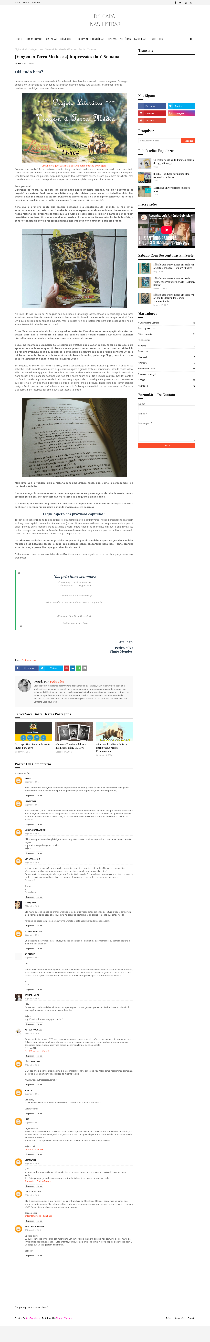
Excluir (39, 795)
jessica (28, 1090)
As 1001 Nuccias (33, 1029)
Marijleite (30, 902)
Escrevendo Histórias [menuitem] (90, 38)
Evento (167, 345)
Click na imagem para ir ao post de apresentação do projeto (74, 165)
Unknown (30, 801)
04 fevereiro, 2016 (33, 1230)
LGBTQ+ (167, 351)
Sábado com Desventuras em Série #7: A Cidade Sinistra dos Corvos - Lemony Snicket (173, 298)
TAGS (167, 380)
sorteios (167, 385)
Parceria (167, 362)
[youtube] (152, 120)
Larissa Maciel (33, 1191)
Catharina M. (32, 995)
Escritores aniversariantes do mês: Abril (171, 189)
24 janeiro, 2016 (32, 957)
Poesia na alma (33, 931)
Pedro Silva (21, 63)
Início (17, 2)
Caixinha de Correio (167, 322)
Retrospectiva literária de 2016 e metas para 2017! (33, 746)
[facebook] (175, 2)
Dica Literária (167, 334)
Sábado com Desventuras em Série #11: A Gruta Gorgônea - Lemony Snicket (174, 266)
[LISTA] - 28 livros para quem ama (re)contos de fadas (171, 175)
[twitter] (180, 2)
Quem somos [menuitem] (34, 38)
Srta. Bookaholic (34, 1226)
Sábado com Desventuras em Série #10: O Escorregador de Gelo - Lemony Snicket (174, 281)
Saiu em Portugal (167, 374)
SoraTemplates (33, 1318)
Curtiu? (45, 1050)
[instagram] (186, 2)
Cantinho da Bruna (34, 1149)
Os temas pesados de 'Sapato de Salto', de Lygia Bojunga (174, 161)
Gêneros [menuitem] (65, 38)
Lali (27, 1119)
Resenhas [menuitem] (51, 38)
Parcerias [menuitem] (140, 38)
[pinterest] (191, 2)
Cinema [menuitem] (111, 38)
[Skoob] (181, 120)
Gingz (28, 778)
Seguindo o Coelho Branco (38, 1181)
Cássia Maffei (32, 1061)
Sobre (26, 2)
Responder (30, 795)
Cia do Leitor (32, 858)
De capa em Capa (167, 328)
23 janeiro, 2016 (32, 906)
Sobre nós (179, 1318)
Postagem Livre (36, 49)
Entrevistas (167, 339)
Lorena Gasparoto (35, 830)
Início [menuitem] (18, 38)
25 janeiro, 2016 (32, 1094)
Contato (36, 2)
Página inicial (21, 49)
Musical (167, 357)
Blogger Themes (64, 1318)
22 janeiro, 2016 (32, 782)
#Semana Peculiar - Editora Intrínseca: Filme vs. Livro (70, 746)
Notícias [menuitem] (125, 38)
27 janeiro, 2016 (32, 1195)
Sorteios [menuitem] (157, 38)
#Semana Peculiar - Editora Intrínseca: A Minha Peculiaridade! (111, 748)
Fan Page (47, 1215)
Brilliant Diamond (33, 1215)
